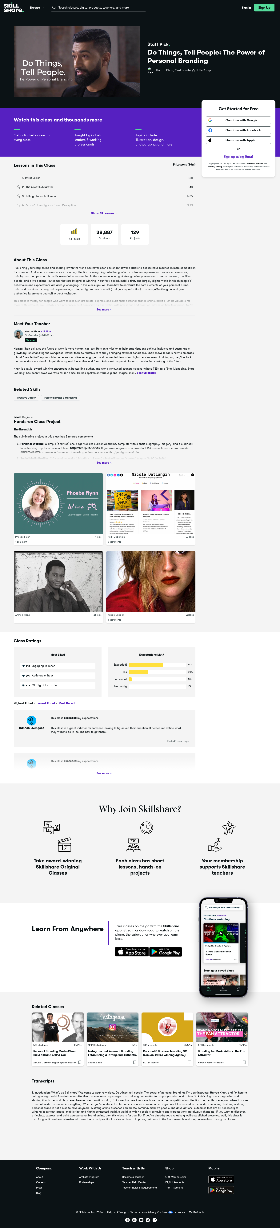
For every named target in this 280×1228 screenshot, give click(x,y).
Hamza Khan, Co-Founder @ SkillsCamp (183, 70)
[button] (43, 7)
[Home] (14, 7)
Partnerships (86, 1182)
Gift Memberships (175, 1177)
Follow (47, 331)
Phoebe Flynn (22, 536)
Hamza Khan (38, 331)
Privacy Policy (215, 166)
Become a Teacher (133, 1177)
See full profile (146, 373)
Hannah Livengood (31, 728)
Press (39, 1187)
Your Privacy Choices (154, 1212)
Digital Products (174, 1182)
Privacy (121, 1212)
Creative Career (26, 397)
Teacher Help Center (134, 1182)
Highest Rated (23, 703)
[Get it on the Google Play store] (166, 952)
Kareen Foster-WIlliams (211, 1062)
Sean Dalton (95, 1062)
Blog (38, 1193)
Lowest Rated (45, 703)
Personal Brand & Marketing (60, 397)
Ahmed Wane (22, 614)
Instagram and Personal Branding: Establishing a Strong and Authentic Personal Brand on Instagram (112, 1055)
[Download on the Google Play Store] (226, 1190)
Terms (133, 1212)
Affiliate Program (89, 1177)
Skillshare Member (31, 771)
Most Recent (66, 703)
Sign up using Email (238, 156)
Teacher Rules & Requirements (139, 1187)
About (39, 1177)
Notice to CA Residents (191, 1212)
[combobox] (98, 7)
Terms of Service (255, 163)
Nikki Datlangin (116, 536)
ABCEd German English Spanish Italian (54, 1062)
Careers (41, 1182)
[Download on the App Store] (130, 952)
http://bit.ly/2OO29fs (85, 448)
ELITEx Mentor (151, 1062)
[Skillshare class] (58, 1027)
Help (109, 1212)
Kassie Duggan (116, 614)
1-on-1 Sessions (174, 1187)
